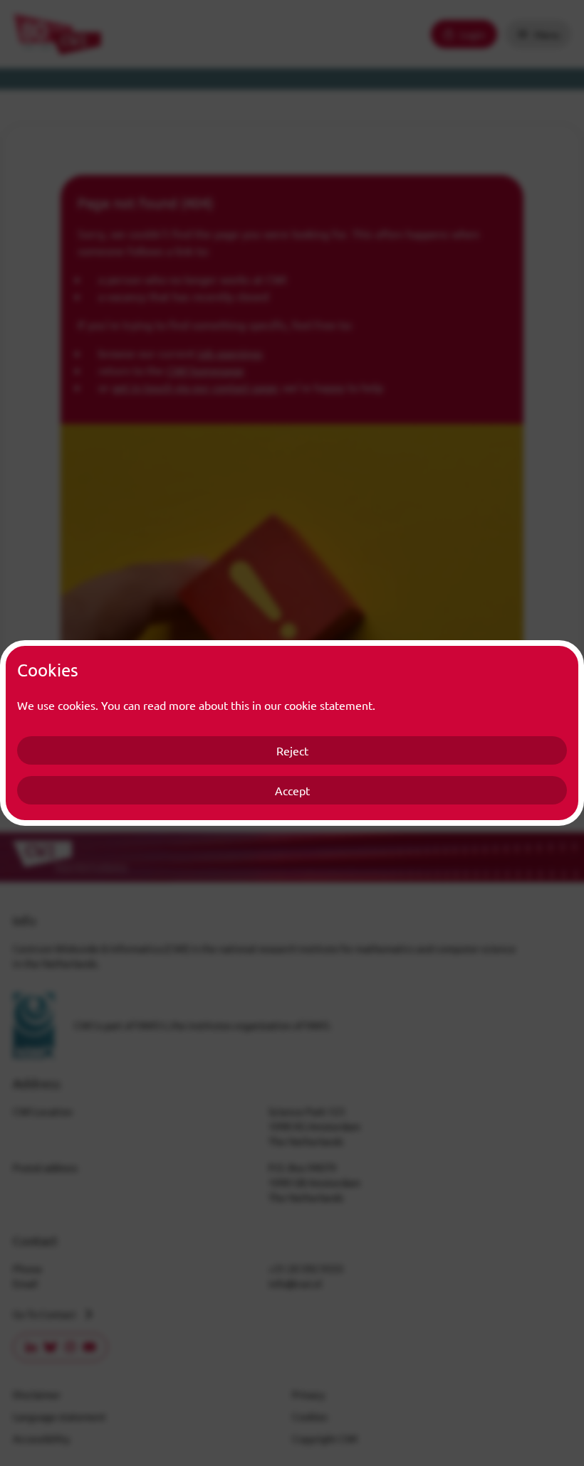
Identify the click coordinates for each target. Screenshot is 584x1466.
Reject (292, 750)
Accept (292, 790)
